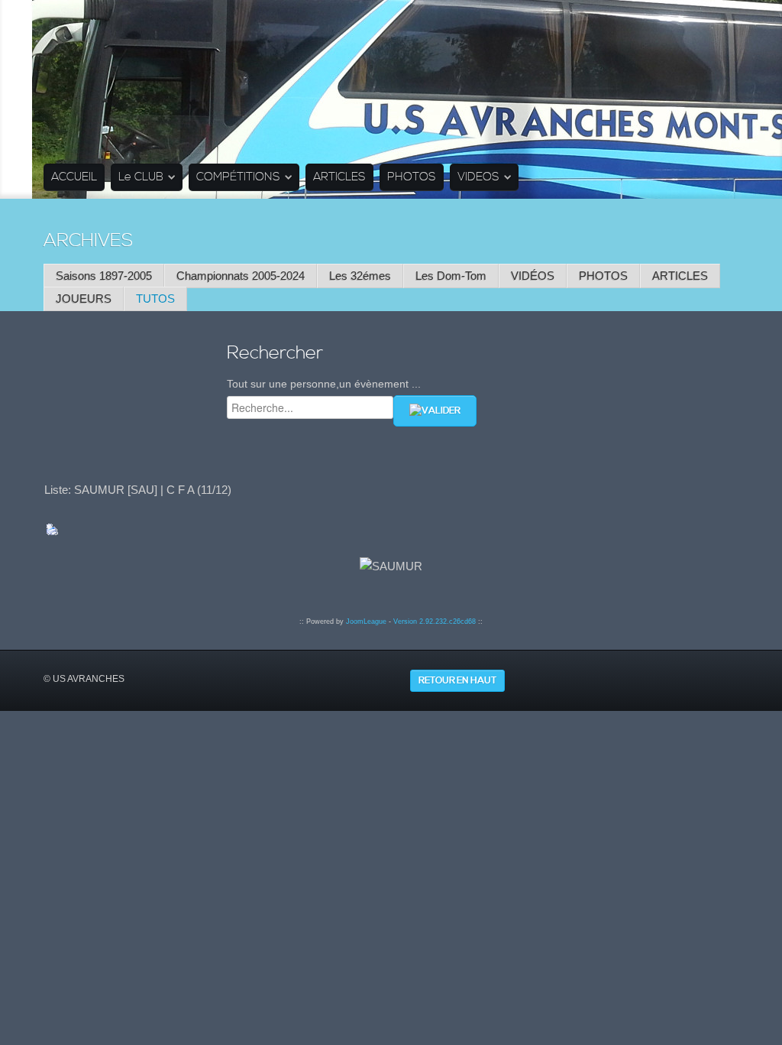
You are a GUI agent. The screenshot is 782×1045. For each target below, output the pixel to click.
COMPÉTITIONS (238, 177)
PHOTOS (411, 177)
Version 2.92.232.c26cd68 (434, 621)
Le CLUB (140, 177)
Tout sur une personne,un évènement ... (324, 384)
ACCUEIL (74, 177)
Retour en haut (457, 680)
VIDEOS (478, 177)
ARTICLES (339, 177)
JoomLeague (366, 621)
